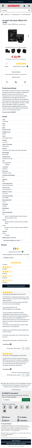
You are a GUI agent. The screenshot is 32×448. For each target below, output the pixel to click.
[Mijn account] (24, 5)
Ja (23, 348)
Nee (28, 348)
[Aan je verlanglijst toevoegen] (7, 82)
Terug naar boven (16, 389)
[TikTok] (16, 407)
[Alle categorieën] (3, 5)
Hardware (6, 14)
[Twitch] (27, 407)
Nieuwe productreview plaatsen (16, 286)
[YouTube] (21, 407)
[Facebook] (4, 407)
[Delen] (25, 82)
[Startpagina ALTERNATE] (14, 5)
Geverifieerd (6, 344)
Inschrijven (26, 399)
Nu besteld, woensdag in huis (16, 1)
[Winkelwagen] (29, 5)
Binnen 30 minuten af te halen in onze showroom (16, 74)
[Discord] (4, 410)
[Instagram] (10, 407)
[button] (3, 36)
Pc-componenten (15, 14)
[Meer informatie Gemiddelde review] (27, 66)
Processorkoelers (26, 14)
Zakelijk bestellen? (16, 77)
